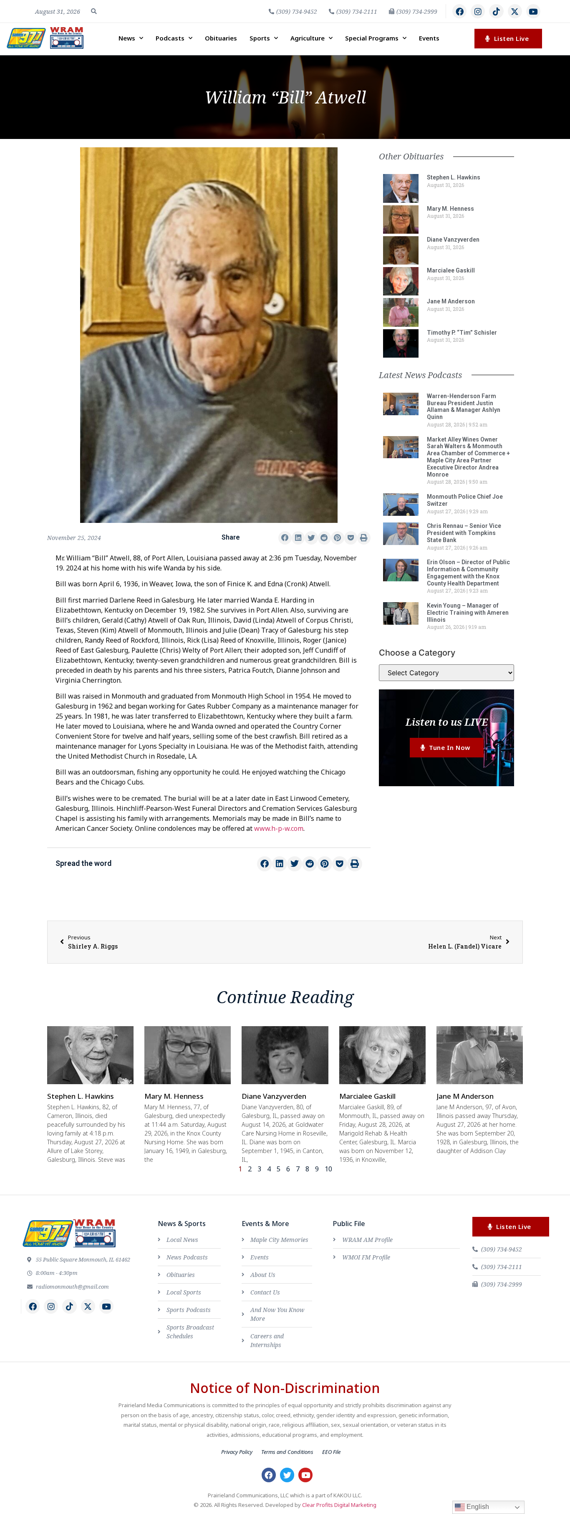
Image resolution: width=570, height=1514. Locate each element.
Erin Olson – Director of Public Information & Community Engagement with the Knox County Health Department (468, 572)
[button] (94, 11)
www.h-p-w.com (278, 828)
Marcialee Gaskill (451, 270)
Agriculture (307, 38)
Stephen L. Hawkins (453, 177)
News (127, 38)
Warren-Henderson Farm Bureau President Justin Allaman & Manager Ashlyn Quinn (463, 406)
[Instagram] (478, 11)
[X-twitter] (515, 11)
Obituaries (221, 38)
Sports (260, 38)
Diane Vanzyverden (453, 239)
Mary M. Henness (450, 208)
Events (429, 38)
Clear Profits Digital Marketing (339, 1505)
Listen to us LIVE (447, 722)
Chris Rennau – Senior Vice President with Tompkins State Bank (464, 532)
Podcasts (170, 38)
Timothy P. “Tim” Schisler (462, 332)
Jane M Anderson (451, 301)
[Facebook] (459, 11)
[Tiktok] (496, 11)
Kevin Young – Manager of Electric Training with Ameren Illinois (468, 612)
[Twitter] (287, 1475)
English (477, 1506)
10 (328, 1168)
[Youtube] (533, 11)
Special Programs (371, 38)
